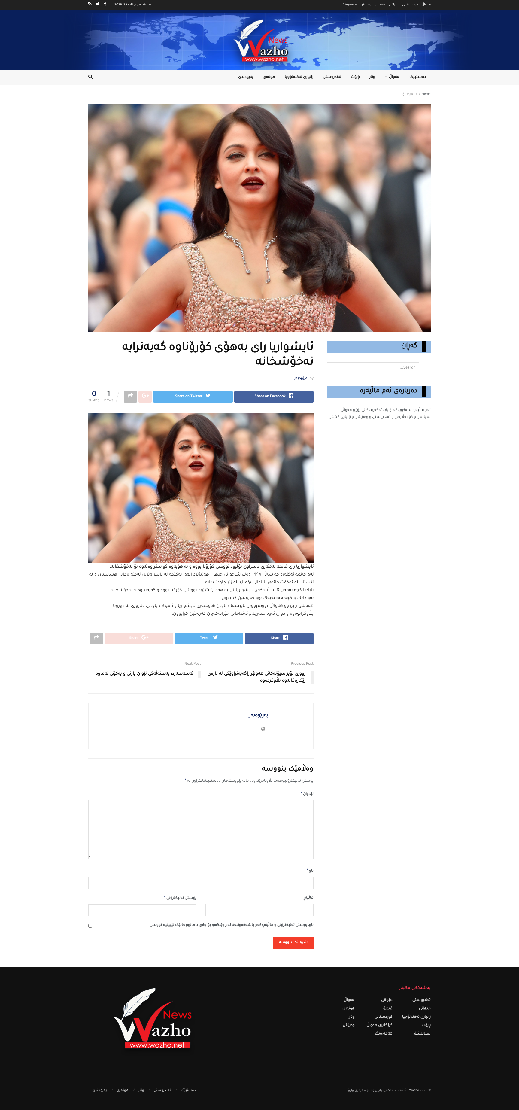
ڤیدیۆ (388, 1009)
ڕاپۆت (355, 77)
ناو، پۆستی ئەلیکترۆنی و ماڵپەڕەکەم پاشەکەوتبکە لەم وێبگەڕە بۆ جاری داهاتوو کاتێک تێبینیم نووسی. (231, 925)
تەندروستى (332, 77)
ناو (310, 871)
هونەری (269, 77)
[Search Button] (425, 368)
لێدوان (307, 794)
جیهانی (380, 5)
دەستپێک (417, 77)
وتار (372, 77)
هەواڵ (426, 5)
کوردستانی (410, 5)
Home (426, 94)
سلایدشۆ (409, 94)
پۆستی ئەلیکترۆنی (180, 898)
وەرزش (365, 5)
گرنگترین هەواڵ (379, 1025)
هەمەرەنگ (349, 5)
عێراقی (394, 5)
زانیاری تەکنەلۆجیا (299, 77)
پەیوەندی (245, 77)
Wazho (414, 1091)
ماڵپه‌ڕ (309, 898)
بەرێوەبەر (301, 379)
